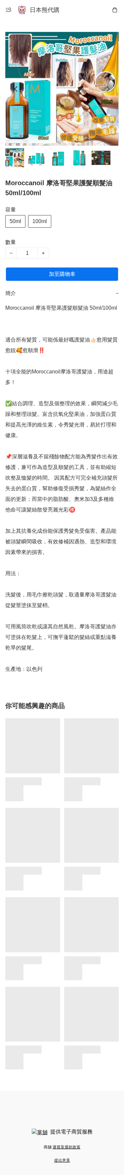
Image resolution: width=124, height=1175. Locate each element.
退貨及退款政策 (66, 1147)
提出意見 (62, 1160)
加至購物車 (62, 274)
